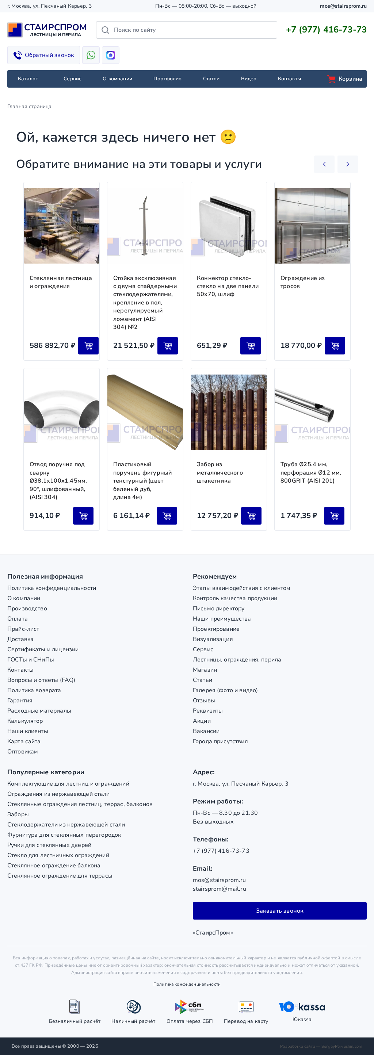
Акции (202, 721)
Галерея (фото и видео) (225, 690)
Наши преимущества (222, 619)
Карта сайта (24, 741)
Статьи (211, 78)
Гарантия (20, 701)
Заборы (18, 814)
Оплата (17, 619)
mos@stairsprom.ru (343, 6)
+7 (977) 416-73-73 (326, 29)
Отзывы (204, 701)
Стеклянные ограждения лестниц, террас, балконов (80, 804)
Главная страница (29, 106)
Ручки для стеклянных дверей (49, 845)
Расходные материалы (39, 711)
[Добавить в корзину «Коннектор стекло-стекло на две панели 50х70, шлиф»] (250, 345)
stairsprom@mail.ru (219, 889)
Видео (249, 78)
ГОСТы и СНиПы (30, 660)
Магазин (205, 670)
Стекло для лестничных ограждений (58, 855)
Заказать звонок (280, 911)
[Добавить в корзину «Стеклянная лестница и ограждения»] (88, 345)
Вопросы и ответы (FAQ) (41, 680)
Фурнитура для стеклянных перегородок (64, 835)
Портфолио (167, 78)
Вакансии (206, 731)
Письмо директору (218, 609)
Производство (27, 609)
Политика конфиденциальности (51, 588)
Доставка (20, 639)
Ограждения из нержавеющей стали (58, 794)
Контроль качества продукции (235, 598)
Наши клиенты (27, 731)
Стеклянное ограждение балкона (53, 866)
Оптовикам (22, 752)
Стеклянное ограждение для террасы (59, 876)
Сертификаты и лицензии (43, 649)
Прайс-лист (23, 629)
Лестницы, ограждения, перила (237, 660)
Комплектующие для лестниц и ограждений (68, 784)
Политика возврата (34, 690)
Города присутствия (220, 741)
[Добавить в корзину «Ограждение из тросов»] (335, 345)
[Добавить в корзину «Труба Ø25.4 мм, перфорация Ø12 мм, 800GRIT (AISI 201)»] (334, 516)
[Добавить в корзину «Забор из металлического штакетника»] (251, 516)
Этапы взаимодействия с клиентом (242, 588)
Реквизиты (208, 711)
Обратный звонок (49, 55)
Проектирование (216, 629)
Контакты (289, 78)
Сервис (72, 78)
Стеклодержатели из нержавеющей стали (66, 825)
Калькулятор (25, 721)
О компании (117, 78)
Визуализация (213, 639)
